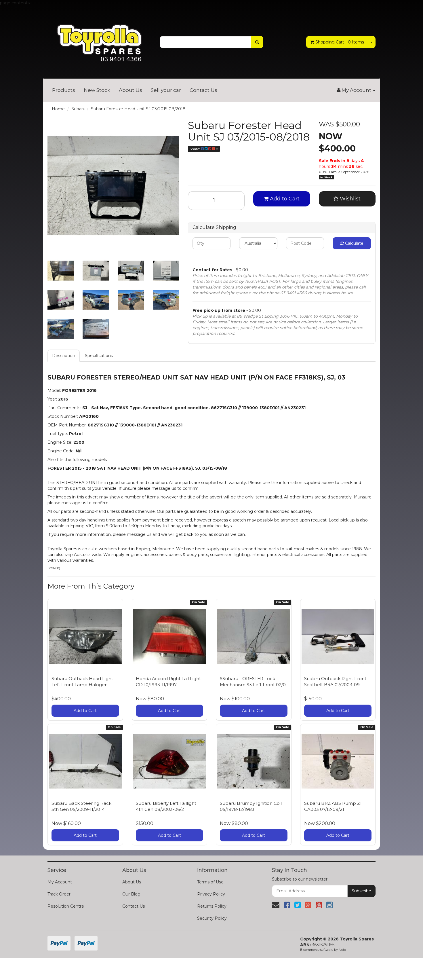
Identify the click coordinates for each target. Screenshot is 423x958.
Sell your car (166, 90)
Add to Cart (284, 199)
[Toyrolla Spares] (99, 38)
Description (63, 355)
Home (58, 108)
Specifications (99, 355)
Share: (195, 149)
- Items (339, 42)
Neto (342, 950)
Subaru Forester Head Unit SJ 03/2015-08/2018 (138, 108)
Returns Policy (211, 906)
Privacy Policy (211, 894)
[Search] (257, 42)
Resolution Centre (65, 906)
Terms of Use (210, 882)
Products (63, 90)
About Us (130, 90)
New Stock (97, 90)
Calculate (353, 243)
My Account (59, 882)
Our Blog (131, 894)
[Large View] (60, 270)
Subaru (78, 108)
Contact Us (203, 90)
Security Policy (212, 918)
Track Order (58, 894)
